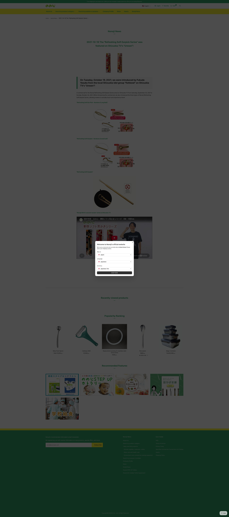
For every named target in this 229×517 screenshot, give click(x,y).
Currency (99, 265)
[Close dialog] (132, 242)
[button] (114, 254)
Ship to (99, 252)
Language (99, 258)
